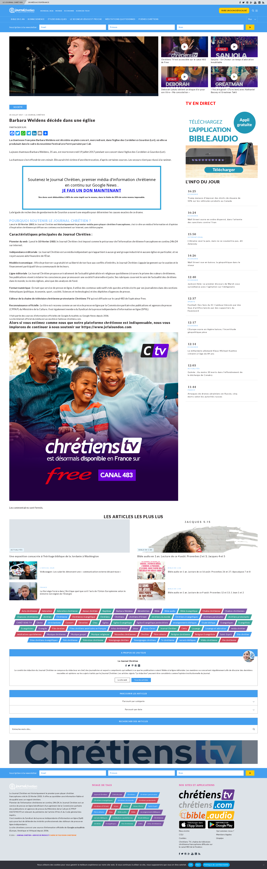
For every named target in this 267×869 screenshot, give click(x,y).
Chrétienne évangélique (83, 617)
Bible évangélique (188, 611)
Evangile (43, 628)
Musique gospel (78, 634)
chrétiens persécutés (213, 617)
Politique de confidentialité (216, 865)
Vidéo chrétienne (209, 640)
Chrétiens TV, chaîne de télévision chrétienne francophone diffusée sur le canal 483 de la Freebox (195, 844)
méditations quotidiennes (29, 634)
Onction (145, 634)
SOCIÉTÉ (18, 107)
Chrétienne (61, 617)
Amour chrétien (90, 611)
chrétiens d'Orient (138, 617)
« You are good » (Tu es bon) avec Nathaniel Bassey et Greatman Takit (233, 90)
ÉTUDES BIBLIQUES (57, 19)
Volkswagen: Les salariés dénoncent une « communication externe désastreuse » (80, 571)
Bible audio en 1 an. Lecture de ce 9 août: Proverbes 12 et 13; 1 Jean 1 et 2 (206, 592)
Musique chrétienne (56, 634)
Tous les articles (141, 680)
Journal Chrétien (45, 224)
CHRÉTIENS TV (24, 622)
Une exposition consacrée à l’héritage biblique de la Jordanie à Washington (54, 556)
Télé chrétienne (70, 640)
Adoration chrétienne (67, 611)
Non (198, 865)
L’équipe (220, 838)
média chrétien (238, 628)
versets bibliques (187, 640)
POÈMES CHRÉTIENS (148, 19)
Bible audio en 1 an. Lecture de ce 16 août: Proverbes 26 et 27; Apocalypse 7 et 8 (209, 571)
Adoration (47, 611)
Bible (157, 611)
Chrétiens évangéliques (186, 617)
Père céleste (160, 634)
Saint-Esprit (226, 634)
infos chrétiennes (119, 628)
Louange (196, 628)
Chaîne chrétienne (211, 611)
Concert (69, 622)
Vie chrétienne (229, 640)
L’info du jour (117, 794)
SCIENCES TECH (83, 11)
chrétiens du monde (161, 617)
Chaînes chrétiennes (234, 611)
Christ (40, 622)
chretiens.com (74, 318)
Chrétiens (105, 617)
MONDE (58, 11)
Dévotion (83, 622)
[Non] (263, 864)
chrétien (47, 617)
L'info (184, 628)
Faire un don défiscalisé (234, 10)
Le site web (122, 680)
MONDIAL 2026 (46, 11)
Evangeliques (226, 622)
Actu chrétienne (29, 611)
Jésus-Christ (149, 628)
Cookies (182, 838)
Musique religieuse (100, 634)
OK (190, 865)
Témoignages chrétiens (145, 640)
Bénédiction (143, 611)
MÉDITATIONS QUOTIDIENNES (120, 19)
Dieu (95, 622)
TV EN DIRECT (201, 103)
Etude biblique (208, 622)
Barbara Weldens (124, 611)
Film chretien (58, 628)
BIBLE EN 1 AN (17, 19)
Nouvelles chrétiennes (125, 634)
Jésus (135, 628)
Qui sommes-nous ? (225, 831)
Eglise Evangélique (122, 622)
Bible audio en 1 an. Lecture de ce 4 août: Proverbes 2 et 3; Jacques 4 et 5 (181, 556)
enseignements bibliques (185, 622)
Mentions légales (224, 834)
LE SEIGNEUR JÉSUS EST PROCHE (86, 19)
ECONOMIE (69, 11)
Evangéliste (244, 622)
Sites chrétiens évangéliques (44, 640)
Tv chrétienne (167, 640)
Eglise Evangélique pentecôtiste (152, 622)
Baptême (106, 611)
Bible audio (170, 611)
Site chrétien (243, 634)
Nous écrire (184, 831)
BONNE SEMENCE (36, 19)
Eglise (105, 622)
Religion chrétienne (180, 634)
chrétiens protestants (238, 617)
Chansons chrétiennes (27, 617)
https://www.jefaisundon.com (106, 327)
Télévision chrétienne (93, 640)
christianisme (54, 622)
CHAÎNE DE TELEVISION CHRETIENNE (63, 835)
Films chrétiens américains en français (88, 628)
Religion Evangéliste (205, 634)
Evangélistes (27, 628)
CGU (181, 834)
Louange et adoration (215, 628)
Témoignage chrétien (118, 640)
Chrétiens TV (82, 298)
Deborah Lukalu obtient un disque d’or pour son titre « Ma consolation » (183, 90)
